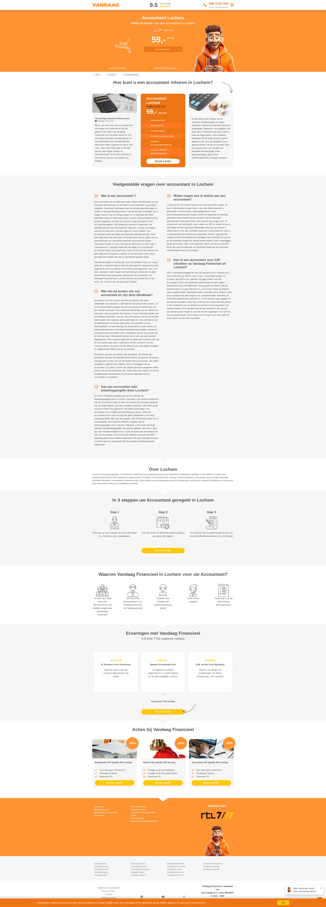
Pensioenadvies (137, 818)
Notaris (134, 815)
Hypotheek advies (138, 809)
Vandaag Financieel (175, 875)
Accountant (99, 807)
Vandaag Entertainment (140, 869)
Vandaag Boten (100, 875)
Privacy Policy (109, 891)
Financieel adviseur (139, 807)
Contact (108, 894)
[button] (95, 196)
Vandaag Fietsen (137, 872)
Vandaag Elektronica (175, 872)
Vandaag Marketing (211, 866)
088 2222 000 (218, 3)
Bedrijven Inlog (108, 897)
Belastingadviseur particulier (106, 812)
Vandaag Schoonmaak (176, 866)
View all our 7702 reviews (163, 701)
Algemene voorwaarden (108, 888)
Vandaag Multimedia (175, 863)
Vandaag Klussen (101, 866)
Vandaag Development (212, 863)
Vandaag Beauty (101, 872)
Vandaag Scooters (174, 869)
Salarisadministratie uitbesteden (144, 821)
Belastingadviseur (101, 809)
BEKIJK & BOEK (163, 161)
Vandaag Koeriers (101, 869)
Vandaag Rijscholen (139, 866)
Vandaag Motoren (138, 863)
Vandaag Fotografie (211, 869)
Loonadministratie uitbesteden (143, 812)
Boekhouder (99, 815)
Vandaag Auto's (100, 863)
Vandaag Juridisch (138, 875)
